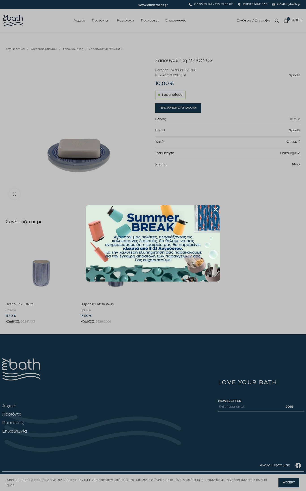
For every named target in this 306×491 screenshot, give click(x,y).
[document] (153, 245)
